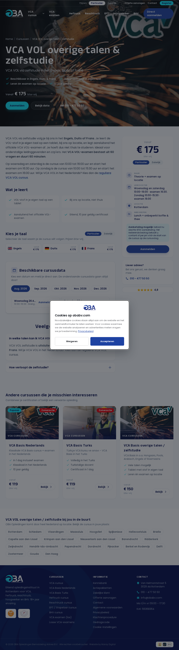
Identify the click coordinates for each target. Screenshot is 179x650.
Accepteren (107, 341)
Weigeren (72, 341)
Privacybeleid (86, 331)
